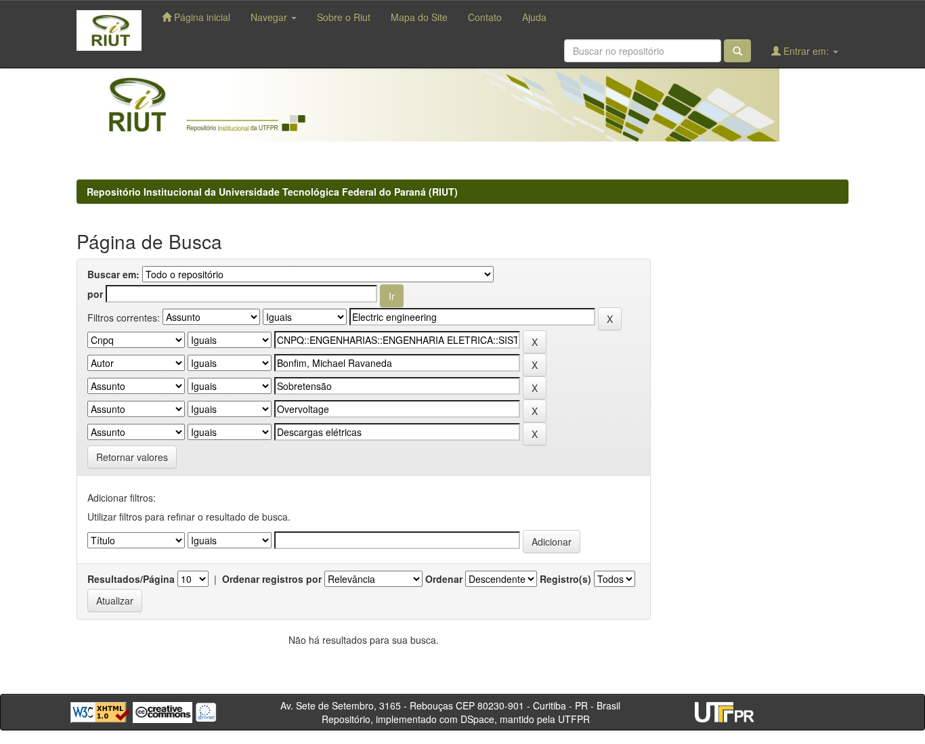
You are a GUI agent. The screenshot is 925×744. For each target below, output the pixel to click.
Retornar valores (132, 457)
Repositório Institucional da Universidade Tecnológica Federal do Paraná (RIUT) (272, 191)
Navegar (270, 17)
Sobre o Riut (343, 17)
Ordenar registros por (272, 579)
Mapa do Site (419, 17)
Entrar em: (806, 51)
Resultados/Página (131, 579)
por (95, 294)
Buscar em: (113, 274)
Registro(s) (565, 579)
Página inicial (200, 17)
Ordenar (443, 579)
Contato (485, 17)
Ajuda (534, 17)
